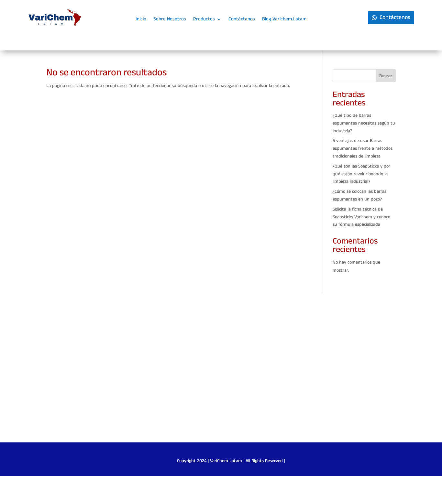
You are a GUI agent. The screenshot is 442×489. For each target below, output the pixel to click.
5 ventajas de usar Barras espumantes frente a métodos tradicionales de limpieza (362, 148)
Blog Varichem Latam (284, 19)
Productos (204, 19)
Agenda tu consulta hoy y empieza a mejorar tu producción (221, 371)
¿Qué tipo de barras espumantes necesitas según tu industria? (364, 123)
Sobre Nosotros (169, 19)
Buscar (385, 76)
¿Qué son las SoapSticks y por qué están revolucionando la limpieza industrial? (361, 174)
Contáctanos (241, 19)
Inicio (141, 19)
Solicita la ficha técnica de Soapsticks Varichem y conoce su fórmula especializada (361, 217)
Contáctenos (395, 17)
